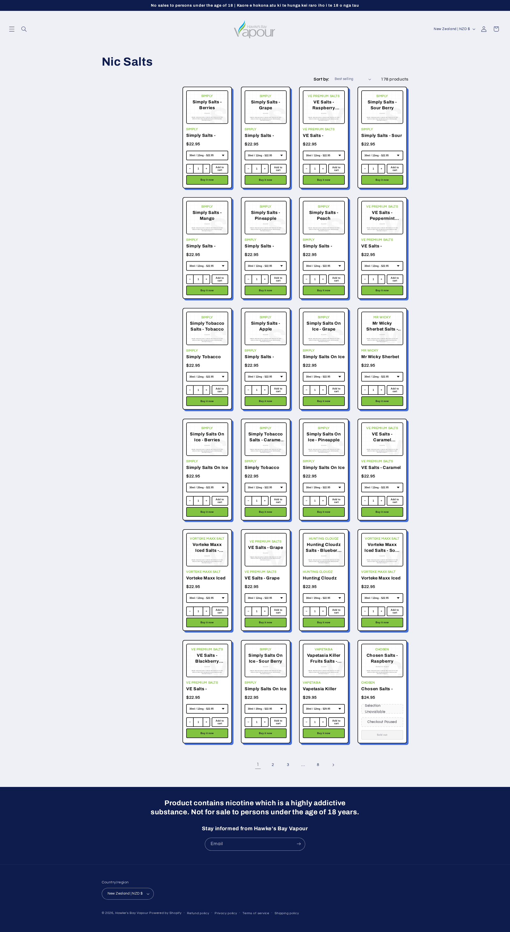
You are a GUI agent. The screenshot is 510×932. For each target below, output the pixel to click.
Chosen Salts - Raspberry (377, 692)
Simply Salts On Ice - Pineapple (324, 470)
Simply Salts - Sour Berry (381, 138)
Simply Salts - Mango (200, 249)
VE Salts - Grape (262, 578)
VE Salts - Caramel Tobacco (381, 470)
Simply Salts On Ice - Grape (324, 359)
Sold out (382, 734)
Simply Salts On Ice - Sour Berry (266, 692)
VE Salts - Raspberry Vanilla (322, 138)
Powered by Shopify (165, 913)
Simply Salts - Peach (317, 249)
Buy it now (207, 179)
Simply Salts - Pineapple (259, 249)
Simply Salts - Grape (259, 138)
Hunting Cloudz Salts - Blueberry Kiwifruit (321, 581)
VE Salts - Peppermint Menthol (373, 249)
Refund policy (198, 913)
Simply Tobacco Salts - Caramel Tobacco (262, 471)
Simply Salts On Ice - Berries (207, 470)
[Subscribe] (299, 843)
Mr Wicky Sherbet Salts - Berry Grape (381, 359)
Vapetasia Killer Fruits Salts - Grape (323, 692)
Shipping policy (287, 913)
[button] (12, 29)
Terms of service (256, 913)
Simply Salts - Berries (200, 138)
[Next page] (333, 765)
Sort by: (321, 79)
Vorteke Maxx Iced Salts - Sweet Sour (206, 581)
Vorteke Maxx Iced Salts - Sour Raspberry (381, 581)
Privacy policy (226, 913)
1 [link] (258, 764)
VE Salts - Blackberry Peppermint (198, 692)
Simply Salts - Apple (259, 359)
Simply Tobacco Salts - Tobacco (203, 359)
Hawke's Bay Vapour (131, 913)
